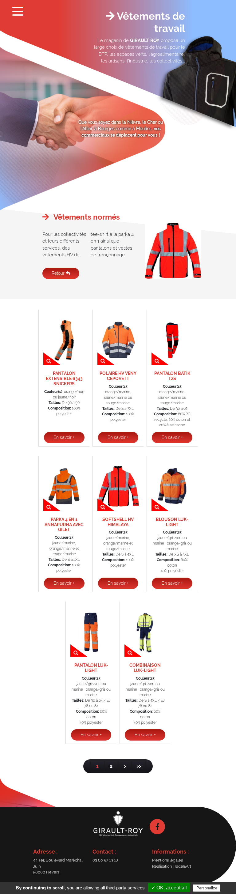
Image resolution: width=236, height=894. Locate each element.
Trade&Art (182, 866)
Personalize (206, 888)
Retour (59, 273)
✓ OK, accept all (169, 887)
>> (138, 766)
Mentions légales (167, 860)
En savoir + (64, 437)
